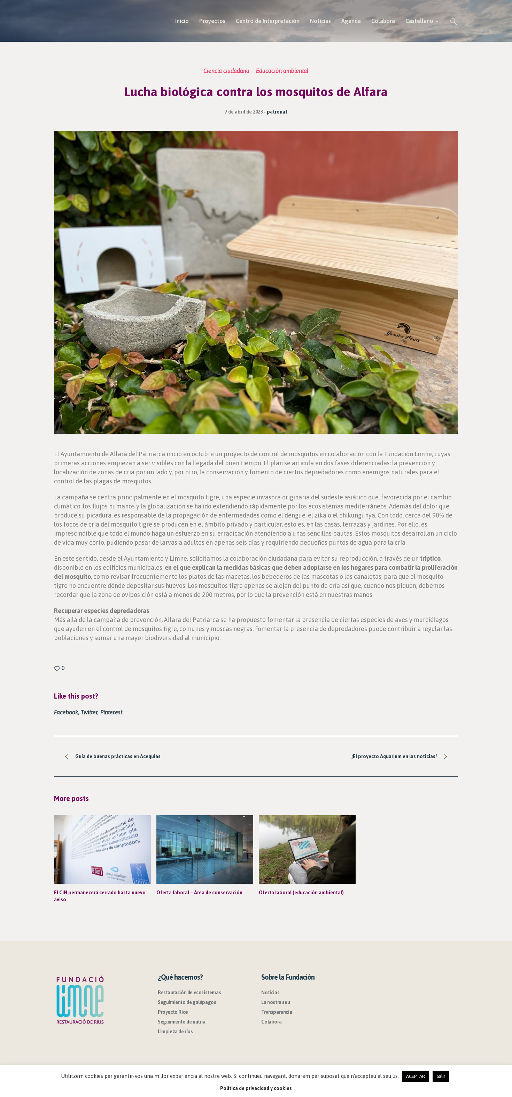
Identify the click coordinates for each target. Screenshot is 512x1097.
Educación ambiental (282, 71)
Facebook (66, 712)
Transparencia (276, 1012)
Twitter (89, 712)
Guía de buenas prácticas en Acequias (118, 756)
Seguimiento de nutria (181, 1022)
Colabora (271, 1022)
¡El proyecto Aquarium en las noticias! (394, 756)
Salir (441, 1076)
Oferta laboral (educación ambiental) (301, 892)
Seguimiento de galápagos (187, 1002)
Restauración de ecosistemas (189, 992)
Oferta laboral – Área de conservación (199, 892)
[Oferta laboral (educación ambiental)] (307, 849)
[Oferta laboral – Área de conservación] (204, 849)
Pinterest (111, 712)
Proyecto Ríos (173, 1012)
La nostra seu (275, 1002)
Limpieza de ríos (175, 1031)
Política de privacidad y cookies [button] (256, 1088)
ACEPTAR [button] (415, 1076)
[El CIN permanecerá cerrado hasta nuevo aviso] (102, 849)
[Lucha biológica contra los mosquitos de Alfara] (256, 282)
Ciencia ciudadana (226, 71)
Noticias (270, 992)
